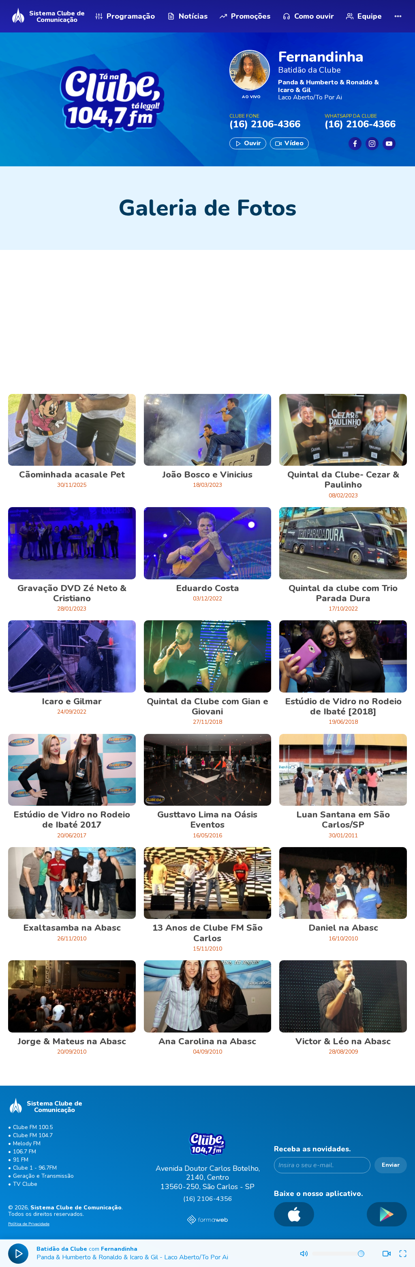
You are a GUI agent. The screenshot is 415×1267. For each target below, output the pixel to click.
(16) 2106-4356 (207, 1198)
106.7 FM (24, 1151)
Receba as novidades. (312, 1149)
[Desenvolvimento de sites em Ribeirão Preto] (207, 1220)
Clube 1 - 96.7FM (35, 1168)
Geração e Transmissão (43, 1176)
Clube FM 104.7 (33, 1135)
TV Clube (25, 1184)
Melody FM (27, 1143)
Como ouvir (314, 16)
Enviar (391, 1165)
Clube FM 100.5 (33, 1127)
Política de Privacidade (28, 1224)
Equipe (369, 16)
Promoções (250, 16)
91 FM (20, 1160)
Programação (131, 16)
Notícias (193, 16)
